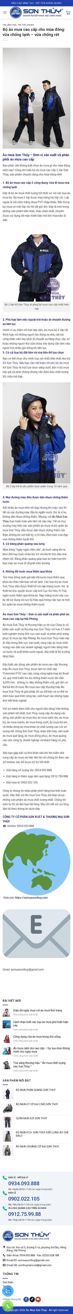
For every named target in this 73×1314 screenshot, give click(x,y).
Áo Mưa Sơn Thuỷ (36, 1310)
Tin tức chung (26, 25)
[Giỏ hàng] (68, 12)
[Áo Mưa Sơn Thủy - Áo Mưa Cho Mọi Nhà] (36, 12)
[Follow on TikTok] (32, 1299)
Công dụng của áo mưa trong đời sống (36, 1036)
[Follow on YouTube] (38, 1299)
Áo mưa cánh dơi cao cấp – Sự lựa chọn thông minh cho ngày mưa (41, 1050)
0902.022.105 (24, 1199)
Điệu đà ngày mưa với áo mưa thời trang (37, 1010)
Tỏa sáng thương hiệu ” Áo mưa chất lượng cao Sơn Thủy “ (39, 1064)
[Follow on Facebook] (26, 1299)
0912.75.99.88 (24, 1214)
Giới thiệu (8, 1282)
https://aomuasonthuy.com (31, 897)
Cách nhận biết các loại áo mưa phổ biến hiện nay (40, 1023)
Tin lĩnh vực (9, 25)
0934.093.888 (24, 1183)
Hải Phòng (31, 619)
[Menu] (5, 12)
